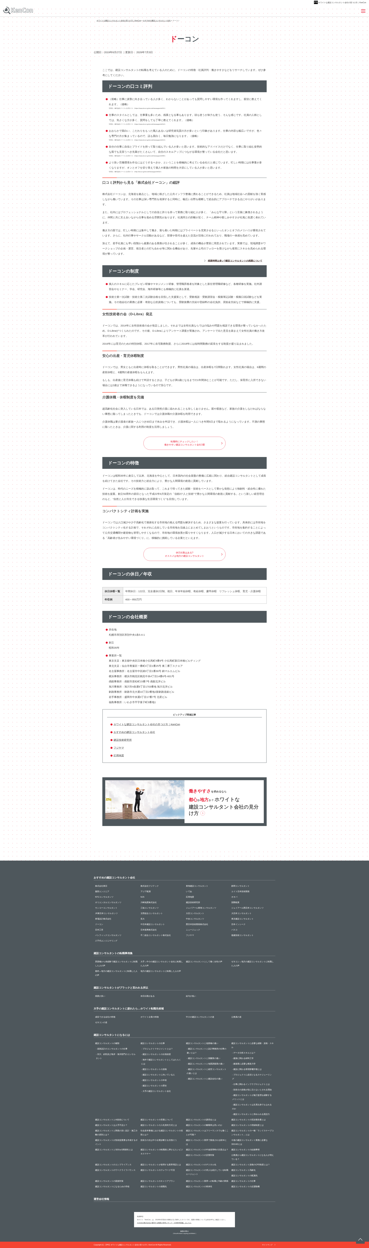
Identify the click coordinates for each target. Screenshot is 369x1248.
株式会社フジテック (150, 886)
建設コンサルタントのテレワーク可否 (158, 1170)
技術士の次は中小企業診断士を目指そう (159, 1140)
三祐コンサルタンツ (150, 908)
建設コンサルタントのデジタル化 (201, 1164)
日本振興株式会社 (149, 930)
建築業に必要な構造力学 (244, 1064)
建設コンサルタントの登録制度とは (247, 1125)
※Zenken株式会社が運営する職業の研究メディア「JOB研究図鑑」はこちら (164, 1223)
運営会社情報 (101, 1199)
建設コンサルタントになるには (112, 1034)
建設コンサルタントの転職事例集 (113, 953)
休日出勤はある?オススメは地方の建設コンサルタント (184, 554)
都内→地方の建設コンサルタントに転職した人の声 (116, 973)
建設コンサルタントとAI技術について (112, 1119)
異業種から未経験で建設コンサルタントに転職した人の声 (116, 963)
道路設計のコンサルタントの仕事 (112, 1049)
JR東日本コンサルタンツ (106, 913)
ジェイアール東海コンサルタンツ (201, 908)
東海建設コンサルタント (197, 886)
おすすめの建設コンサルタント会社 (134, 732)
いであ (189, 891)
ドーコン (99, 924)
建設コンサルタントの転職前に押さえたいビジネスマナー (162, 1151)
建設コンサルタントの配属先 (244, 1175)
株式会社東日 (101, 886)
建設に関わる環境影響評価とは (247, 1069)
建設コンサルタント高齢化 (243, 1170)
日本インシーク (238, 924)
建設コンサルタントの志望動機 (245, 1186)
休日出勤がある (148, 996)
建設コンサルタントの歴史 (155, 1085)
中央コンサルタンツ (195, 919)
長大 (143, 919)
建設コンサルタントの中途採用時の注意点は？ (207, 1149)
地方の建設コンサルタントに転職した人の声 (161, 971)
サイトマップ (267, 1245)
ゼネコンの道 (101, 1022)
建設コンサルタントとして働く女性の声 (204, 961)
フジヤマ (119, 747)
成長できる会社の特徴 (105, 1017)
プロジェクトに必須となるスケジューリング (252, 1077)
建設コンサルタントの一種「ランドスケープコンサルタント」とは (252, 1132)
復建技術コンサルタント (242, 935)
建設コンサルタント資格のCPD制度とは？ (250, 1164)
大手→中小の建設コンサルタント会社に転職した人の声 (162, 963)
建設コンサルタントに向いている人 (159, 1075)
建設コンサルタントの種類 (107, 1043)
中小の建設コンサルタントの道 (200, 1017)
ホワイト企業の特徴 (150, 1017)
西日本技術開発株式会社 (197, 924)
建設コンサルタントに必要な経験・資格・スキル (252, 1045)
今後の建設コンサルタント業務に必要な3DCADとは (249, 1142)
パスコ (234, 930)
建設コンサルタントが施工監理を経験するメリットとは (252, 1097)
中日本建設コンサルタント (153, 924)
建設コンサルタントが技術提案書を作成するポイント (116, 1142)
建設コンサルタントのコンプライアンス (113, 1164)
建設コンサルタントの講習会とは (201, 1119)
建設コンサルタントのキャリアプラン (158, 1181)
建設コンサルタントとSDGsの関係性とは (114, 1149)
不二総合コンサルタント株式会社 (156, 935)
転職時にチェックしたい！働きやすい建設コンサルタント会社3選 (184, 443)
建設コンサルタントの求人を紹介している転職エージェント (207, 1172)
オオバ (234, 897)
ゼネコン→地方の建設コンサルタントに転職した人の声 (252, 963)
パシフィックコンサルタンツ (108, 935)
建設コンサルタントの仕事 (153, 1043)
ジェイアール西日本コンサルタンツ (247, 908)
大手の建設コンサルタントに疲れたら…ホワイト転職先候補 (129, 1008)
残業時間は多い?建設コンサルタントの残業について (235, 260)
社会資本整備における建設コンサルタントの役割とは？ (162, 1132)
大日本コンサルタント (241, 913)
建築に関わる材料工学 (243, 1058)
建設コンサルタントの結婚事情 (245, 1149)
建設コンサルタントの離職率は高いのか (204, 1125)
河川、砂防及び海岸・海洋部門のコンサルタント (115, 1056)
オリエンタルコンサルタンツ (108, 902)
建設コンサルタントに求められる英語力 (251, 1114)
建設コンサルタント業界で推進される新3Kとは (206, 1142)
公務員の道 (236, 1017)
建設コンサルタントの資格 (155, 1069)
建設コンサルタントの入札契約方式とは (159, 1125)
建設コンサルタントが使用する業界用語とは (161, 1164)
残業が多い (100, 996)
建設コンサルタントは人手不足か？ (111, 1125)
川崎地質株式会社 (149, 902)
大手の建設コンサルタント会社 (157, 1091)
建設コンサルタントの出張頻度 (157, 1054)
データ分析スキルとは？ (244, 1053)
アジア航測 (146, 891)
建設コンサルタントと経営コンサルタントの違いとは (206, 1071)
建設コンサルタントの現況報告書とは (248, 1119)
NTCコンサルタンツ (104, 897)
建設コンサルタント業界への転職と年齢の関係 (207, 1181)
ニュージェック (193, 930)
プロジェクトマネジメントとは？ (158, 1049)
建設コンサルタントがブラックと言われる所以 (121, 987)
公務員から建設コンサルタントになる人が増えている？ (252, 1157)
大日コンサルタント (195, 913)
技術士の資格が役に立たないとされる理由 (252, 1090)
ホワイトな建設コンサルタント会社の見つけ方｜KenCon (342, 2)
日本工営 (99, 930)
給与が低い (191, 996)
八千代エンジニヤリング (106, 941)
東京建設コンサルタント (242, 919)
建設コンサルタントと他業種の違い (202, 1043)
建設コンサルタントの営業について (157, 1119)
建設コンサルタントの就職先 (154, 1186)
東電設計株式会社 (103, 919)
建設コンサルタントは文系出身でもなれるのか (252, 1106)
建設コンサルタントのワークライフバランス (115, 1170)
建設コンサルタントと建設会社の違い (205, 1079)
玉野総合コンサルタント (152, 913)
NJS (142, 897)
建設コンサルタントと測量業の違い (204, 1058)
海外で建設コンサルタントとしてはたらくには (161, 1062)
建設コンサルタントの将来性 (199, 1186)
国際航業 (235, 902)
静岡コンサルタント (240, 886)
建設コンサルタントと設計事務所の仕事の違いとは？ (206, 1051)
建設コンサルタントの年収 (155, 1080)
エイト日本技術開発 (240, 891)
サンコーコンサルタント (106, 908)
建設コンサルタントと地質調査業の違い (206, 1064)
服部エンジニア (102, 891)
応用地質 (119, 755)
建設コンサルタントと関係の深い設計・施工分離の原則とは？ (116, 1132)
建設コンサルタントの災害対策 (200, 1155)
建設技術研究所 (123, 740)
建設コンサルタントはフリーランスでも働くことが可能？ (207, 1132)
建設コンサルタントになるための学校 (112, 1186)
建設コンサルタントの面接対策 (109, 1181)
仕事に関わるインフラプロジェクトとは (251, 1084)
